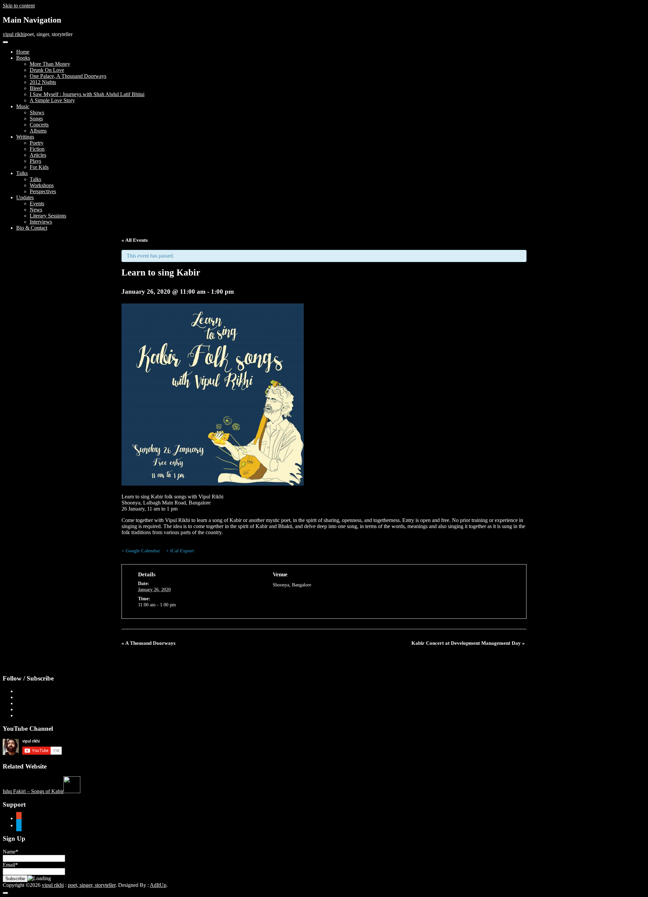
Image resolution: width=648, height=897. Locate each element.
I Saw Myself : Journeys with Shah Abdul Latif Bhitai (87, 94)
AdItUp (158, 885)
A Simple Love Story (52, 100)
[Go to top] (5, 893)
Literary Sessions (48, 216)
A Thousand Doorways (149, 643)
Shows (37, 112)
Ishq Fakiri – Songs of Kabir (33, 791)
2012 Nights (43, 82)
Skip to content (19, 5)
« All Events (135, 240)
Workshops (42, 185)
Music (22, 106)
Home (22, 52)
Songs (36, 118)
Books (23, 58)
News (36, 209)
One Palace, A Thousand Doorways (68, 76)
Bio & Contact (31, 228)
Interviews (41, 222)
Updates (25, 197)
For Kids (39, 167)
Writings (25, 137)
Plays (35, 161)
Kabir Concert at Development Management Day (468, 643)
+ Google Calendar (141, 550)
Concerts (39, 124)
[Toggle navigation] (5, 42)
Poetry (37, 143)
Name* (10, 852)
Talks (22, 173)
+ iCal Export (180, 550)
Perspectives (43, 191)
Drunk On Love (47, 70)
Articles (38, 155)
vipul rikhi (14, 34)
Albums (38, 131)
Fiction (37, 149)
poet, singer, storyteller (91, 885)
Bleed (36, 88)
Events (37, 203)
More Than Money (50, 64)
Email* (10, 865)
